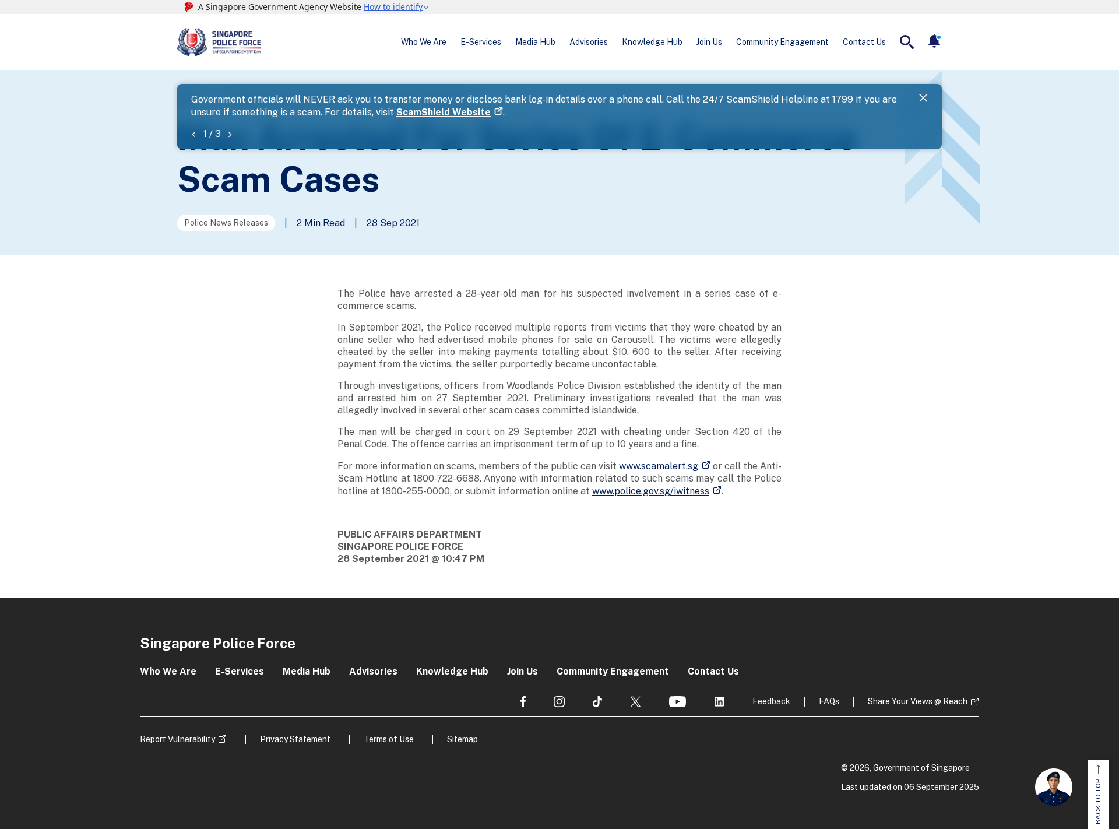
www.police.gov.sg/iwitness (650, 491)
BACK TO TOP (1098, 801)
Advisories (588, 42)
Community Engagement (782, 42)
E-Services (480, 42)
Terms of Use (389, 739)
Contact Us (864, 42)
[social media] (523, 701)
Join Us (709, 42)
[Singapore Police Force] (219, 42)
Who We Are (423, 42)
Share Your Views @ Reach (917, 701)
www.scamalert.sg (658, 466)
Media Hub (535, 42)
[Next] (230, 134)
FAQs (829, 701)
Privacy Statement (295, 739)
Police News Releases (226, 222)
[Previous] (193, 134)
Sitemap (462, 739)
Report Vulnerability (177, 739)
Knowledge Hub (652, 42)
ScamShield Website (443, 112)
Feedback (771, 701)
